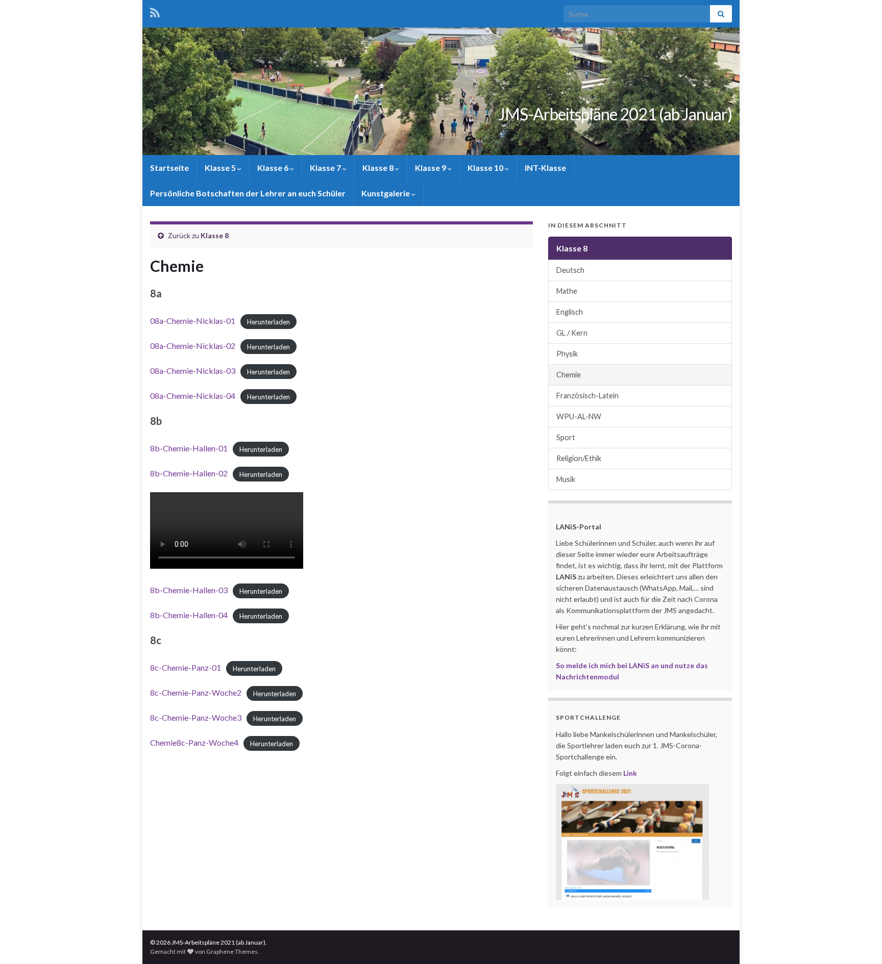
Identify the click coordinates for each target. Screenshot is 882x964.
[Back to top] (859, 941)
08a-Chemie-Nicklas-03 (192, 370)
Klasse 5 (221, 167)
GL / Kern (571, 332)
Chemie (568, 374)
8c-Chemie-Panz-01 (185, 667)
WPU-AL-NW (578, 416)
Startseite (169, 167)
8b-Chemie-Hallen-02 (189, 473)
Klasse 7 (326, 167)
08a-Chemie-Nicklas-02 (192, 345)
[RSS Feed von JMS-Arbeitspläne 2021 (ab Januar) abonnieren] (155, 11)
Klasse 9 (431, 167)
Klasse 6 (273, 167)
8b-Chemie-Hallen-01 (189, 448)
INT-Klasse (545, 167)
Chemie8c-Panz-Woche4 (194, 742)
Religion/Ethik (578, 458)
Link (630, 773)
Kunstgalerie (386, 193)
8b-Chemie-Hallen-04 (189, 615)
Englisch (569, 312)
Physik (567, 353)
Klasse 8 (378, 167)
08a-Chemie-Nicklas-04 (192, 395)
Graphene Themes (232, 951)
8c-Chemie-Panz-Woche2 (195, 692)
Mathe (566, 291)
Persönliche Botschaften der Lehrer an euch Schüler (248, 193)
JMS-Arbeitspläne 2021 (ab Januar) (615, 114)
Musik (565, 479)
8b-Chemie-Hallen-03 (189, 590)
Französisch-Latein (587, 395)
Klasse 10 (486, 167)
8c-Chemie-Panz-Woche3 (195, 717)
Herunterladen (268, 321)
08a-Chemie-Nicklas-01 (192, 320)
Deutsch (570, 270)
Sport (565, 437)
